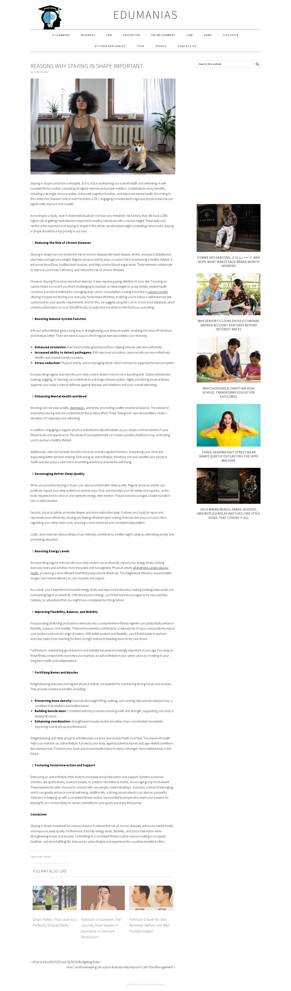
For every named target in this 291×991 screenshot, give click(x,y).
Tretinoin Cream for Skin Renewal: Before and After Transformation (149, 925)
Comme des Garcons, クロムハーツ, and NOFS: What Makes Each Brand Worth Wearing (228, 261)
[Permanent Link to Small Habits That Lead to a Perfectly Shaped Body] (55, 888)
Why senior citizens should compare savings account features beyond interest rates (228, 325)
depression (77, 408)
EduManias (145, 14)
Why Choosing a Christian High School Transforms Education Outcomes (229, 392)
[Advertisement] (229, 136)
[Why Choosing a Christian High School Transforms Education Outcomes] (229, 382)
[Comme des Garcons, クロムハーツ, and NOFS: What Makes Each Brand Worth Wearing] (229, 251)
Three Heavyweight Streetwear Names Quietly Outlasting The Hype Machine (228, 456)
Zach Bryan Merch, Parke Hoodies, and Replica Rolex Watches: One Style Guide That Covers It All (228, 513)
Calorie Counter (157, 292)
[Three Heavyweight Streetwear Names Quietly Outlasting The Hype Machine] (229, 445)
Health (47, 856)
